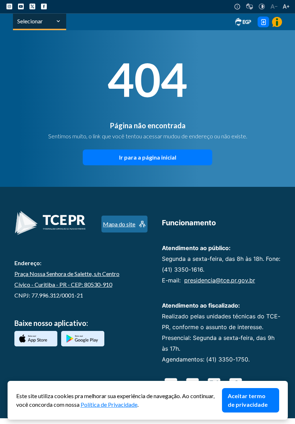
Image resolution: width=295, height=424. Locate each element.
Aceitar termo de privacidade (248, 400)
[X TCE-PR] (32, 6)
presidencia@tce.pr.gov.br (219, 280)
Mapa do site (119, 224)
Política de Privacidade (109, 404)
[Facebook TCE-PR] (43, 6)
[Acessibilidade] (237, 6)
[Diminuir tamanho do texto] (274, 6)
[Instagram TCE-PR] (9, 6)
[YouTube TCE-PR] (20, 6)
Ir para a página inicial (147, 157)
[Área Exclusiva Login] (263, 22)
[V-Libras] (249, 6)
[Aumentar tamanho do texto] (286, 6)
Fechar (284, 384)
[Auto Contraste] (261, 6)
